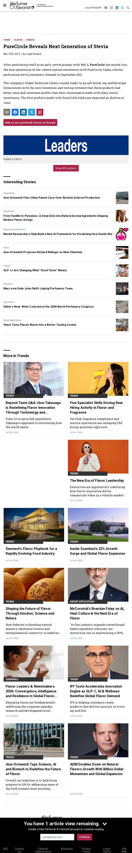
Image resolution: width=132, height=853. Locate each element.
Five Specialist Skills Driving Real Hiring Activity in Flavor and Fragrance (96, 407)
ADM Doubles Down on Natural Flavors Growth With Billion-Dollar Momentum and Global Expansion (97, 769)
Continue (84, 837)
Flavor (18, 40)
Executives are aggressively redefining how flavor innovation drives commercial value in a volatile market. (97, 491)
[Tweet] (31, 112)
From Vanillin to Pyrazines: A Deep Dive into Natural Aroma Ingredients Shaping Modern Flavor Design (55, 217)
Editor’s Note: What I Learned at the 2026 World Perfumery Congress (48, 306)
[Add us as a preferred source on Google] (39, 112)
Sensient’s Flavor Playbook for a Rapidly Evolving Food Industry (31, 551)
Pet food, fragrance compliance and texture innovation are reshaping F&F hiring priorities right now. (96, 423)
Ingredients (8, 193)
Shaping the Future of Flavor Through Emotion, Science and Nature (30, 613)
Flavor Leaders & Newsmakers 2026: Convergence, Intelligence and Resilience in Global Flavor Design (31, 691)
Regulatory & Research (14, 229)
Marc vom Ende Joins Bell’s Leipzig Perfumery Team (38, 288)
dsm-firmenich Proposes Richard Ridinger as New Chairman (42, 252)
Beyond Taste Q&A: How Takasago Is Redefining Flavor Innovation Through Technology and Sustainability (33, 408)
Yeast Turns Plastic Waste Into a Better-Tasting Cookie (39, 324)
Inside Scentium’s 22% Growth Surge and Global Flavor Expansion (97, 551)
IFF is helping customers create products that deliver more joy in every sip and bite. (97, 706)
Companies (12, 679)
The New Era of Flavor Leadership (97, 480)
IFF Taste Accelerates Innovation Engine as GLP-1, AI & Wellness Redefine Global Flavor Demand (96, 691)
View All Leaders (66, 168)
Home (6, 40)
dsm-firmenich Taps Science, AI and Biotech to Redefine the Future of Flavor (33, 769)
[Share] (15, 112)
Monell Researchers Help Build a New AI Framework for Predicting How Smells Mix (57, 234)
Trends (30, 40)
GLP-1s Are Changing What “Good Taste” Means (35, 270)
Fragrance (8, 284)
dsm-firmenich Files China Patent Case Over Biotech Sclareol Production (51, 197)
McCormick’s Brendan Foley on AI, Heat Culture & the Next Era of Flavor (97, 613)
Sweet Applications (12, 320)
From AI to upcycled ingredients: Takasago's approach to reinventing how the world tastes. (34, 423)
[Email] (6, 112)
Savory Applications (82, 601)
